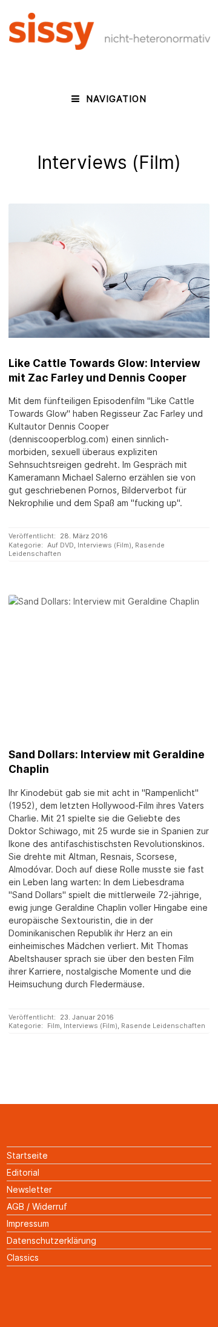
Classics (23, 1257)
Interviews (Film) (104, 545)
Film (53, 1025)
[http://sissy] (109, 46)
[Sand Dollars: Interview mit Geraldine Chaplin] (109, 662)
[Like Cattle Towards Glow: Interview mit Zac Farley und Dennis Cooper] (109, 271)
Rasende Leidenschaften (163, 1025)
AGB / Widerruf (37, 1206)
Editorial (23, 1172)
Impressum (28, 1223)
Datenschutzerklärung (51, 1240)
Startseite (27, 1155)
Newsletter (29, 1189)
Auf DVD (60, 545)
